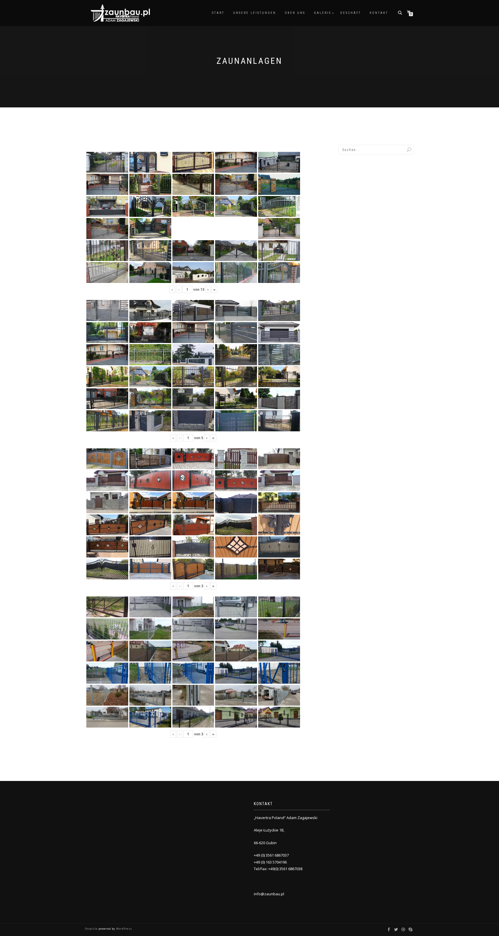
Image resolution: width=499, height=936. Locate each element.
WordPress (123, 929)
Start (218, 13)
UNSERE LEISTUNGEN (254, 13)
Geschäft (350, 13)
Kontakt (379, 13)
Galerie (323, 13)
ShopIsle (91, 929)
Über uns (295, 13)
